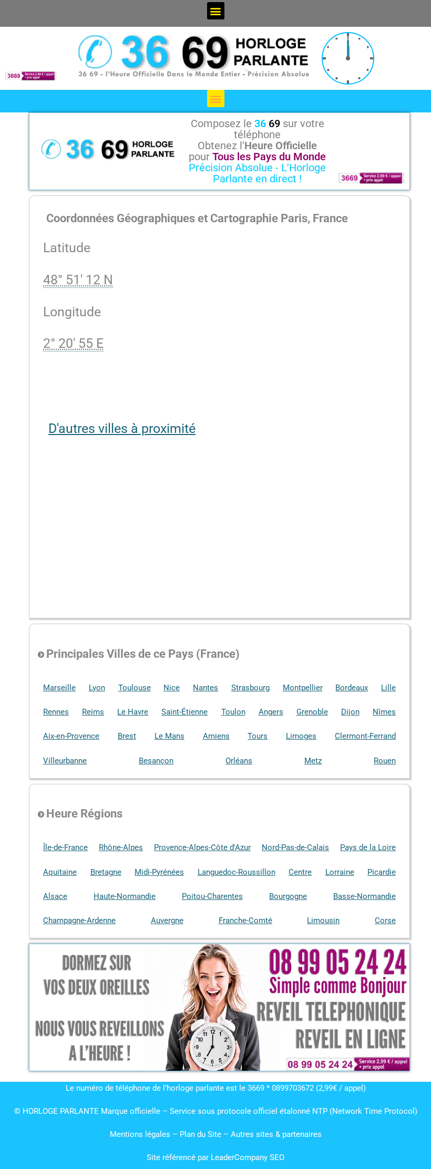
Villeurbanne (65, 760)
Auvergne (167, 920)
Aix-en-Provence (71, 736)
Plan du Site (201, 1134)
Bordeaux (351, 687)
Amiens (216, 736)
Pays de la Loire (368, 847)
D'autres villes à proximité (122, 428)
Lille (388, 687)
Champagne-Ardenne (79, 920)
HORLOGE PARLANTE (61, 1111)
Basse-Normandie (364, 896)
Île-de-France (65, 847)
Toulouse (134, 687)
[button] (215, 10)
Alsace (55, 896)
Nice (171, 687)
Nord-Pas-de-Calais (295, 847)
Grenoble (312, 712)
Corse (385, 920)
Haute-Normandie (125, 896)
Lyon (97, 687)
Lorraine (339, 872)
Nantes (205, 687)
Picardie (381, 872)
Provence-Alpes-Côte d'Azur (202, 847)
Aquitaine (60, 872)
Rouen (385, 760)
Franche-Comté (245, 920)
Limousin (323, 920)
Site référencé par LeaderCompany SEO (215, 1157)
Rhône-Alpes (121, 847)
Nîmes (384, 712)
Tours (258, 736)
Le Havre (132, 712)
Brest (127, 736)
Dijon (350, 712)
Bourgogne (288, 896)
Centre (300, 872)
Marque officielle (130, 1111)
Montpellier (303, 687)
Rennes (56, 712)
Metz (313, 760)
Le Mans (169, 736)
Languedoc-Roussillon (236, 872)
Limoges (301, 736)
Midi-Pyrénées (159, 872)
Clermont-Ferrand (365, 736)
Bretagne (105, 872)
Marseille (59, 687)
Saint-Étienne (184, 712)
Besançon (156, 760)
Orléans (238, 760)
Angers (271, 712)
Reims (93, 712)
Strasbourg (250, 687)
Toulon (233, 712)
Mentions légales (140, 1134)
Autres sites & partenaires (276, 1134)
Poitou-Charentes (212, 896)
